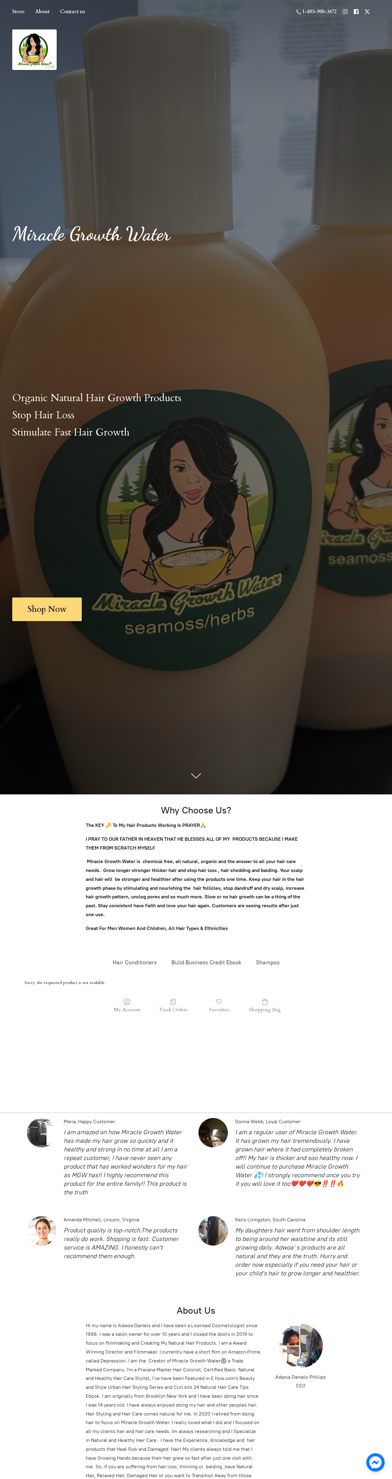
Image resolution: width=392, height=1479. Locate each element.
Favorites (219, 1009)
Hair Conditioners (135, 962)
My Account (127, 1009)
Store (18, 11)
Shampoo (268, 962)
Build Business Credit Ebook (206, 962)
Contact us (72, 11)
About (42, 11)
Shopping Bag (265, 1009)
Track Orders (173, 1009)
